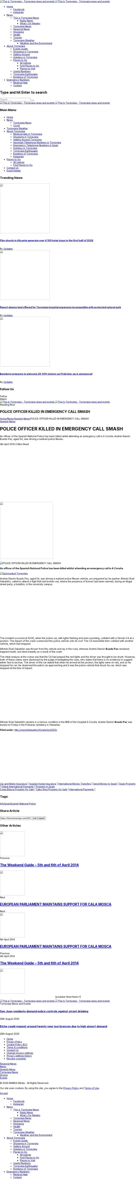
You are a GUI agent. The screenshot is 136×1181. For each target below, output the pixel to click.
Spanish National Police (23, 803)
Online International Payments (17, 786)
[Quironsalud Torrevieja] (14, 573)
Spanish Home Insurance (42, 783)
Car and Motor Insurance (13, 783)
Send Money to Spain (105, 783)
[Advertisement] (68, 477)
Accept (4, 1093)
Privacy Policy (71, 1088)
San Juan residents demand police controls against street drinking (44, 1011)
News (10, 418)
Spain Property (127, 783)
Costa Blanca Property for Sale (17, 789)
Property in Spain (45, 786)
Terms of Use (91, 1088)
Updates (8, 248)
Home (3, 418)
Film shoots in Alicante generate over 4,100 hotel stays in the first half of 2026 (46, 240)
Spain (7, 803)
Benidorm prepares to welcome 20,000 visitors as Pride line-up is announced (46, 373)
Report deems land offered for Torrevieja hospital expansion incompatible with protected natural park (60, 307)
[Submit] (32, 100)
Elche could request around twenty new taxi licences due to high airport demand (53, 1026)
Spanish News (22, 418)
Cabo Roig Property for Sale (51, 789)
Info (2, 803)
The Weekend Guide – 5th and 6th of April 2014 (39, 865)
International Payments (81, 789)
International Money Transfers (74, 783)
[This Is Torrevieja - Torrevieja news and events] (55, 1)
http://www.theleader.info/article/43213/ (35, 729)
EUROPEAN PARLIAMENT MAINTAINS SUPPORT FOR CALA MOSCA (55, 904)
